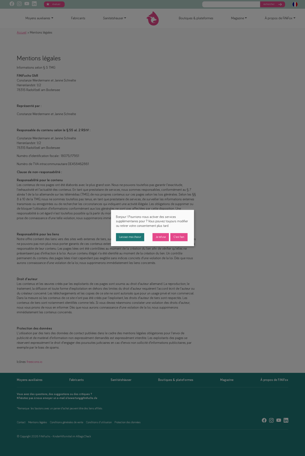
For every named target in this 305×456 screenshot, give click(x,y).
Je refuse (161, 237)
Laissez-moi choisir (130, 237)
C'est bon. (178, 237)
